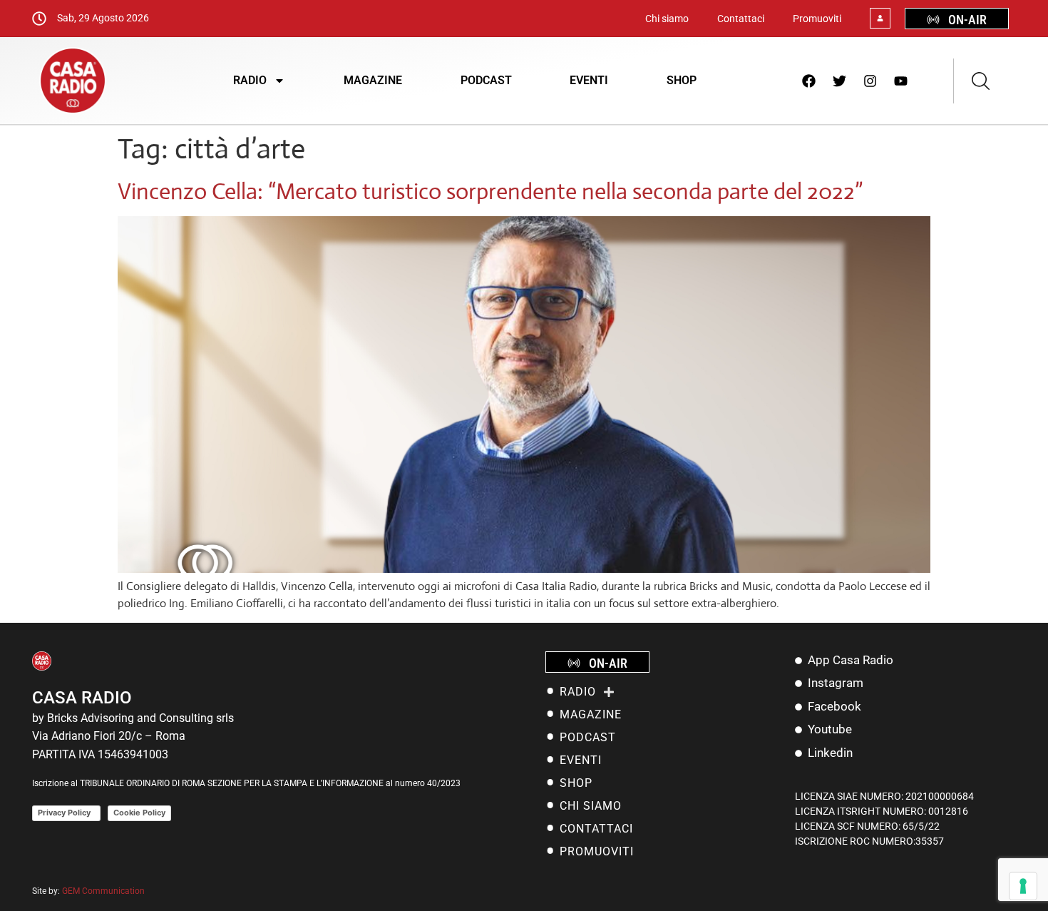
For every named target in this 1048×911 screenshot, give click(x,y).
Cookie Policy (139, 813)
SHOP (682, 80)
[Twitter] (839, 80)
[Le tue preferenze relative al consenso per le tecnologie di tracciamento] (1023, 886)
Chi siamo (667, 18)
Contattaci (740, 18)
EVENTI (589, 80)
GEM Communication (104, 891)
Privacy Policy (66, 813)
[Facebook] (809, 80)
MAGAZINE (373, 80)
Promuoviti (817, 18)
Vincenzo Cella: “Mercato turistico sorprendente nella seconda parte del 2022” (490, 191)
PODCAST (486, 80)
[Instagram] (870, 80)
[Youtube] (901, 80)
